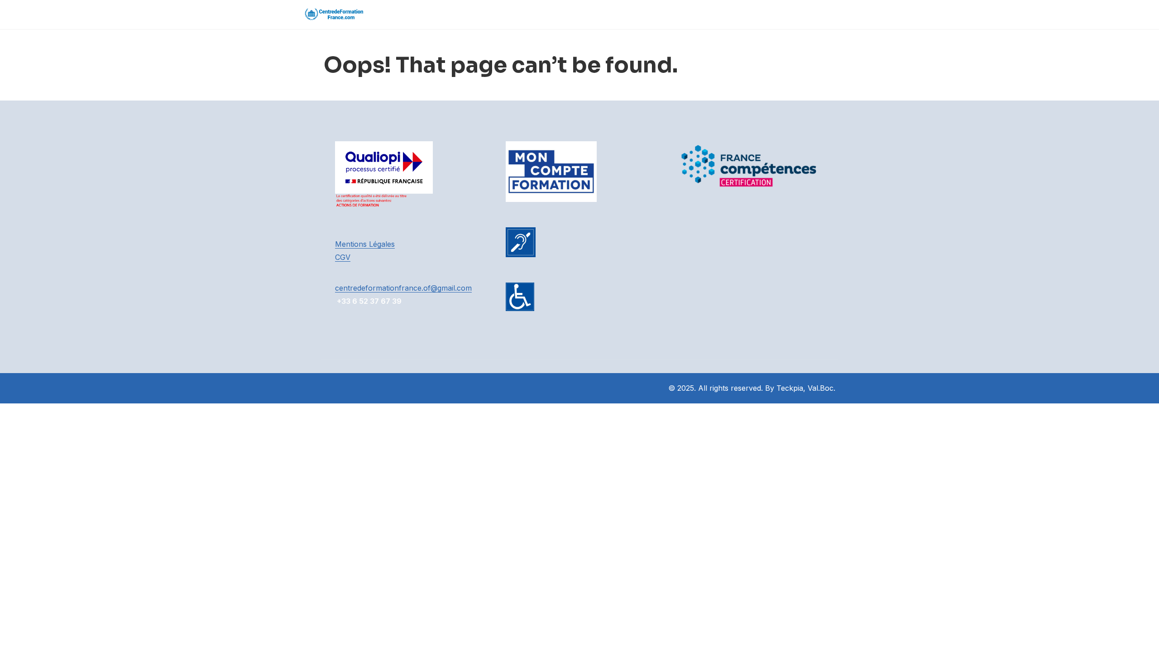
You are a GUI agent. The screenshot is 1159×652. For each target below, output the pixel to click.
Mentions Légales (365, 244)
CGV (342, 257)
